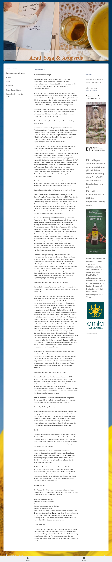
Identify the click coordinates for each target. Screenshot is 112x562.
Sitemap (20, 555)
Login (104, 555)
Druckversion (12, 555)
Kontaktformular (91, 90)
